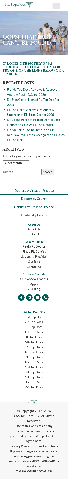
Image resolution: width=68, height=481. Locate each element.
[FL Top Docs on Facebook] (21, 297)
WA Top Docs (34, 387)
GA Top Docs (34, 332)
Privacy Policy (19, 446)
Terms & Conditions (44, 446)
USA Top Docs (34, 317)
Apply (34, 284)
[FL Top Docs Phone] (45, 297)
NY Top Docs (34, 362)
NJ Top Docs (34, 357)
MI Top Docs (34, 347)
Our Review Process (34, 279)
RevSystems (45, 470)
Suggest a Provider (34, 256)
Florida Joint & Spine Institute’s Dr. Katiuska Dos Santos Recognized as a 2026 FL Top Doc (36, 135)
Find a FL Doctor (34, 246)
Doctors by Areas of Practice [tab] (34, 190)
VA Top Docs (34, 377)
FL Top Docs (34, 327)
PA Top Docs (34, 372)
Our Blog (34, 261)
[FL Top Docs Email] (37, 297)
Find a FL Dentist (34, 251)
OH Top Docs (34, 367)
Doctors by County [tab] (34, 198)
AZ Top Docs (34, 322)
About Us (34, 229)
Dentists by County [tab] (34, 215)
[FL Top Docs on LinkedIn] (29, 297)
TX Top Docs (34, 382)
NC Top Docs (34, 352)
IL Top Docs (34, 337)
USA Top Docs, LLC (27, 416)
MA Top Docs (34, 342)
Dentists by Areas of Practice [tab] (34, 207)
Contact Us (34, 234)
